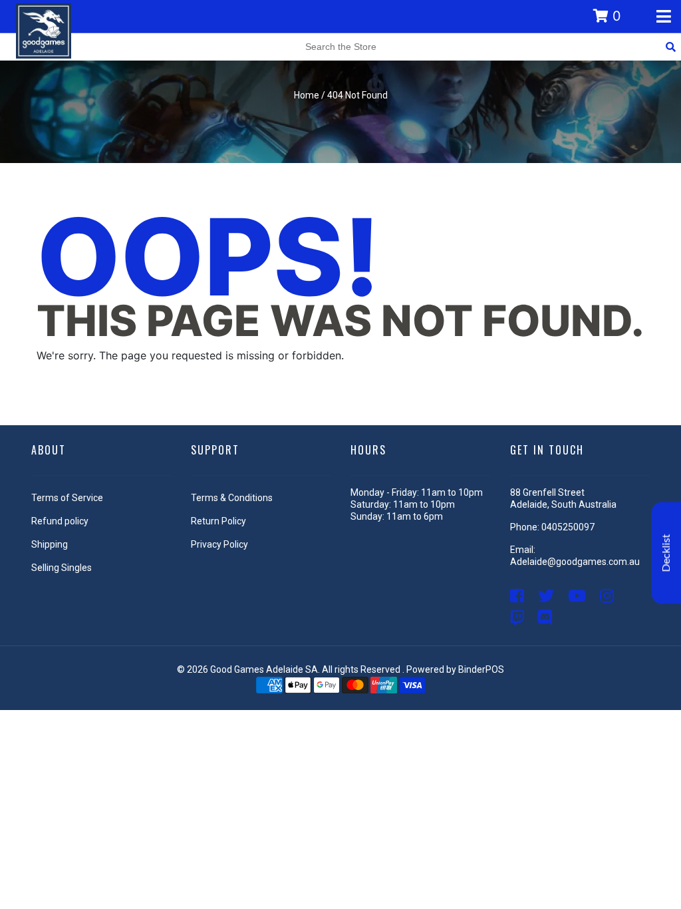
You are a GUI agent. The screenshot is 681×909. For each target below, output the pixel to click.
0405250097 (568, 527)
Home (306, 95)
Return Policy (218, 521)
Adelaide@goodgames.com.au (575, 561)
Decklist (666, 553)
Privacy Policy (219, 544)
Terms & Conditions (232, 497)
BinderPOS (481, 669)
